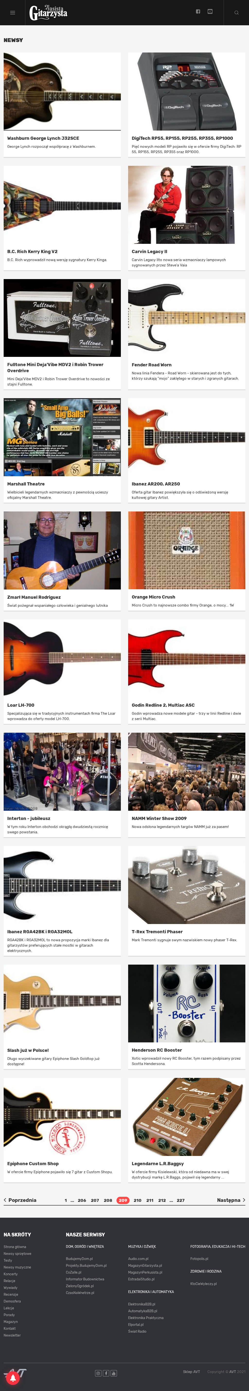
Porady (9, 1315)
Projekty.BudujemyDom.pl (86, 1266)
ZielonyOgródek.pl (80, 1286)
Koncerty (11, 1274)
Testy (8, 1261)
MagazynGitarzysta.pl (145, 1266)
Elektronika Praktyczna (146, 1318)
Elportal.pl (135, 1325)
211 (149, 1200)
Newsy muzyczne (17, 1267)
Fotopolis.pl (199, 1259)
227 (181, 1200)
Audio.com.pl (138, 1259)
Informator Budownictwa (85, 1279)
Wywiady (11, 1288)
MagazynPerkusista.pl (145, 1272)
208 (108, 1200)
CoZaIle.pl (73, 1272)
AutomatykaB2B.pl (142, 1311)
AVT (232, 1372)
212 (162, 1200)
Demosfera (12, 1301)
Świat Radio (137, 1331)
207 (95, 1200)
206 (82, 1200)
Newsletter (12, 1335)
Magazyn (11, 1322)
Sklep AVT (191, 1372)
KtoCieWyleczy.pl (203, 1284)
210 (138, 1200)
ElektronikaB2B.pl (141, 1304)
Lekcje (9, 1308)
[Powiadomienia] (13, 1378)
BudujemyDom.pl (79, 1259)
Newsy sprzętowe (17, 1254)
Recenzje (11, 1295)
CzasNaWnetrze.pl (80, 1293)
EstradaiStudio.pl (141, 1279)
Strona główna (15, 1247)
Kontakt (10, 1329)
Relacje (9, 1281)
